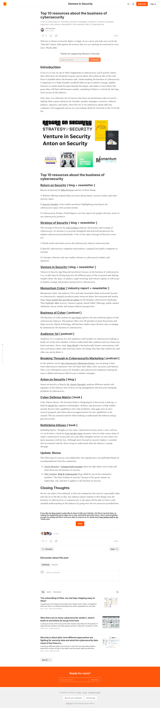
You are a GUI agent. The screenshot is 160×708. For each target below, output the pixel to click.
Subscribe (142, 4)
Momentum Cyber (53, 288)
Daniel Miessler (51, 466)
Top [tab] (43, 592)
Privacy (78, 692)
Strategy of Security (54, 222)
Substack (69, 703)
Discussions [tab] (57, 592)
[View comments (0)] (51, 36)
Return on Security (53, 185)
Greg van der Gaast (73, 433)
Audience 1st (49, 333)
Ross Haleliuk (50, 28)
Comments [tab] (45, 565)
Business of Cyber (53, 312)
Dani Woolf (72, 345)
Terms (85, 692)
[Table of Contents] (2, 354)
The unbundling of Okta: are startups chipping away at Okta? (67, 599)
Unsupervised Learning (71, 466)
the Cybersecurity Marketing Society (78, 363)
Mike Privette (67, 190)
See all (44, 660)
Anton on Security (52, 379)
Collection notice (94, 692)
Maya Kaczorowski (55, 608)
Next (113, 549)
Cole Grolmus (72, 227)
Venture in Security (53, 267)
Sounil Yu (52, 405)
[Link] (37, 67)
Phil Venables (50, 474)
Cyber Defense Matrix (55, 397)
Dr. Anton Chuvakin (76, 384)
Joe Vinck (76, 317)
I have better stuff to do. (109, 517)
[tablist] (49, 565)
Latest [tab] (48, 592)
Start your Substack (74, 698)
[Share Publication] (133, 4)
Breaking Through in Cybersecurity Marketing (72, 358)
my (60, 272)
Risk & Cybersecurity (68, 474)
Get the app (90, 698)
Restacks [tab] (55, 565)
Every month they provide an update (62, 299)
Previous (48, 549)
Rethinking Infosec (53, 425)
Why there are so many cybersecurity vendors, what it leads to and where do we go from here (67, 619)
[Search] (128, 4)
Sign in (153, 4)
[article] (80, 605)
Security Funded (50, 204)
